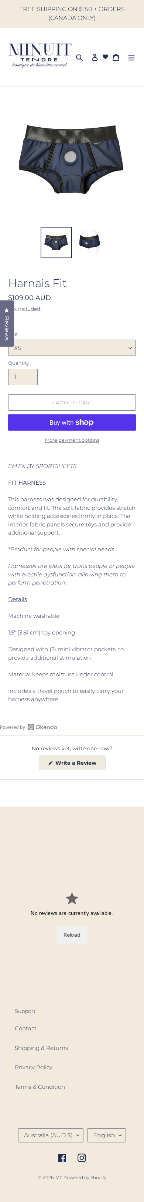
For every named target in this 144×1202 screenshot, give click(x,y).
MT (58, 1177)
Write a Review (80, 764)
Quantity (18, 363)
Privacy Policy (33, 1067)
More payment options (72, 440)
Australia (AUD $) (48, 1135)
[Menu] (131, 57)
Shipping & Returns (41, 1047)
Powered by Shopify (85, 1177)
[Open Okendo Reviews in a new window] (28, 727)
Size (13, 334)
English (104, 1135)
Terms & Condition (40, 1086)
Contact (26, 1028)
